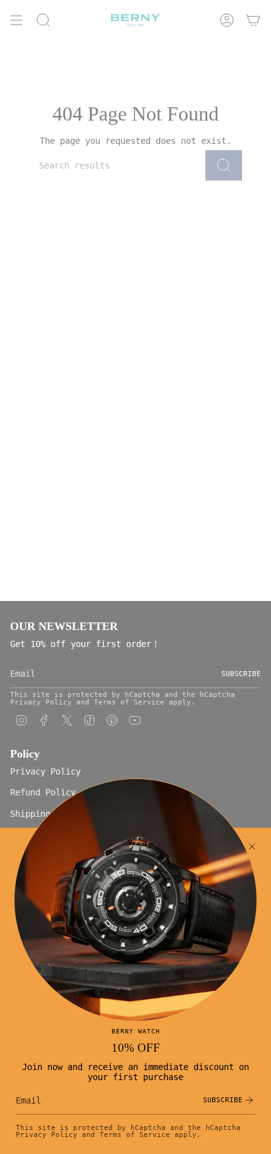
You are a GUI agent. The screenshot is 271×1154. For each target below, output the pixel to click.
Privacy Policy (47, 1134)
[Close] (252, 846)
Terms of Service (135, 1134)
